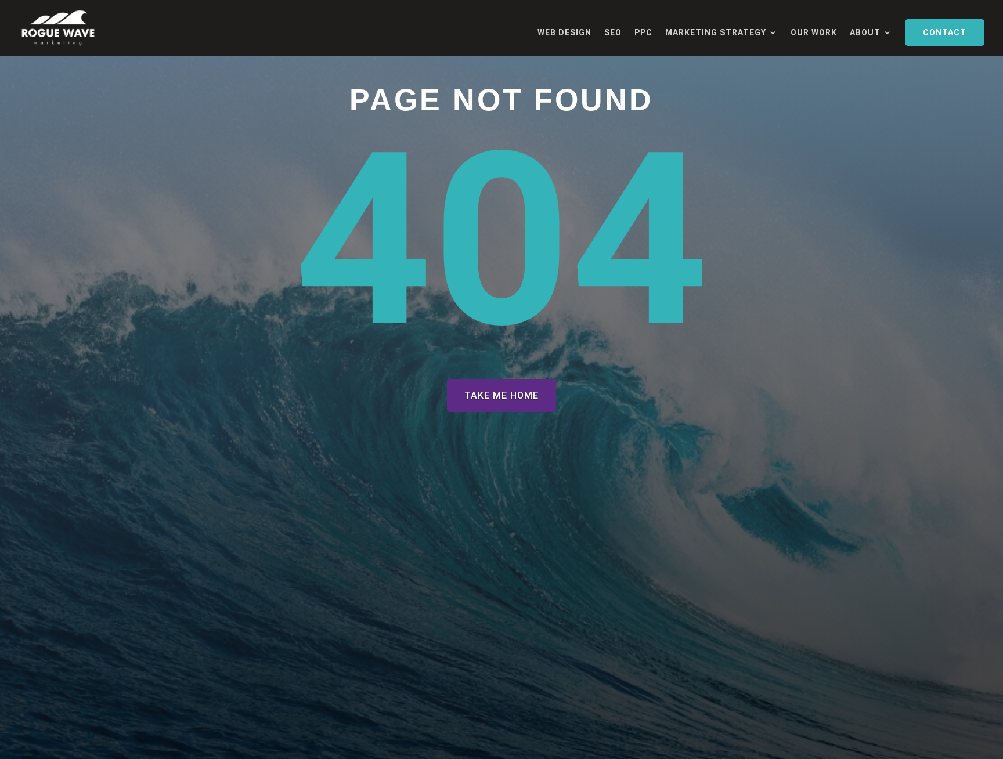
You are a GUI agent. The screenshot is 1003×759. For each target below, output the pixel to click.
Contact (944, 32)
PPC (643, 32)
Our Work (814, 32)
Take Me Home (501, 395)
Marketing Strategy (715, 32)
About (865, 32)
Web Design (564, 32)
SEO (613, 32)
